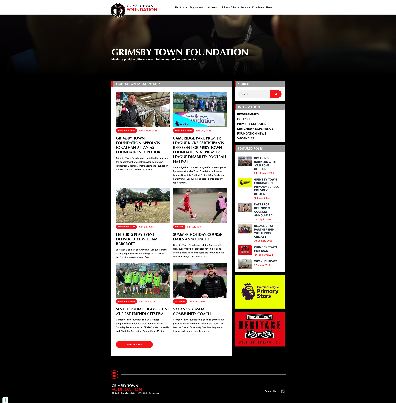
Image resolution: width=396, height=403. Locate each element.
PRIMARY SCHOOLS (251, 124)
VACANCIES (180, 301)
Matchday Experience (252, 7)
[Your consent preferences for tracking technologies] (5, 400)
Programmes (196, 7)
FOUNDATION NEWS (126, 130)
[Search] (276, 94)
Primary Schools (230, 7)
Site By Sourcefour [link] (150, 393)
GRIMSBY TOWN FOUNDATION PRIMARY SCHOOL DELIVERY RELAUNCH (266, 187)
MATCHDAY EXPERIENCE (255, 129)
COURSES (179, 227)
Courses (212, 7)
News (269, 7)
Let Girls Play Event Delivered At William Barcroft (136, 239)
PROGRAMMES (248, 114)
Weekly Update (265, 261)
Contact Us (270, 391)
